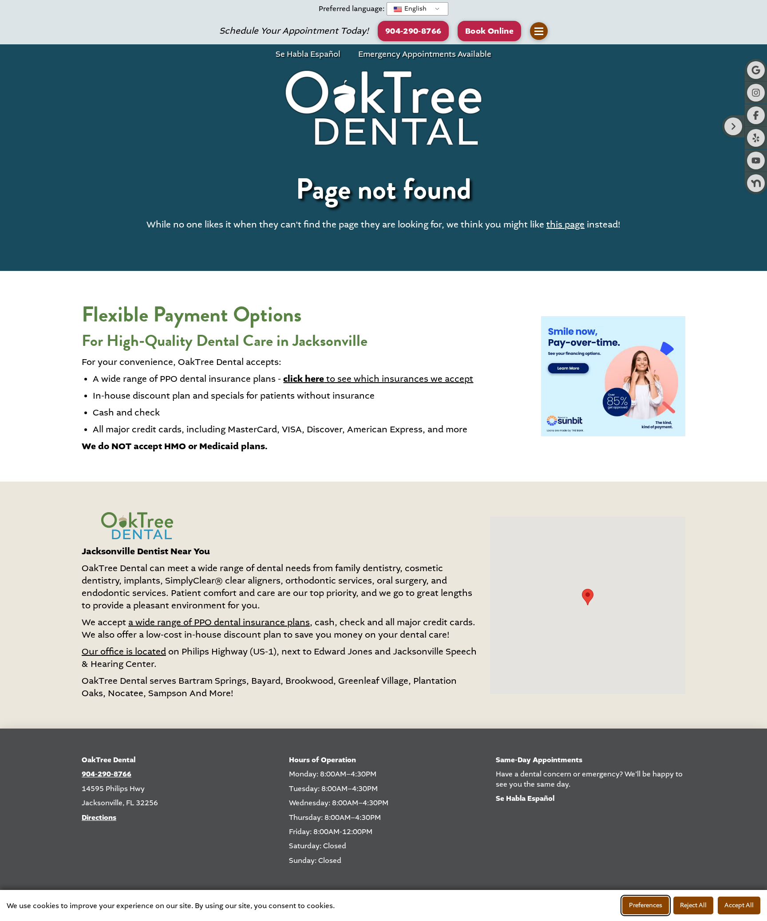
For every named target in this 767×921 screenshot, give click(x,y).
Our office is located (124, 652)
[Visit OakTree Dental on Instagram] (756, 93)
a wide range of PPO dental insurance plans (219, 622)
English (415, 8)
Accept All (739, 905)
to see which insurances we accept (378, 379)
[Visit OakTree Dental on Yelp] (756, 138)
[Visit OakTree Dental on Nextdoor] (756, 183)
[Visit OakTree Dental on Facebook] (756, 115)
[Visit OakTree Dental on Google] (756, 70)
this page (565, 225)
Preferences (645, 905)
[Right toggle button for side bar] (733, 126)
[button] (489, 31)
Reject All (693, 905)
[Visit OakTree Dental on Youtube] (756, 160)
